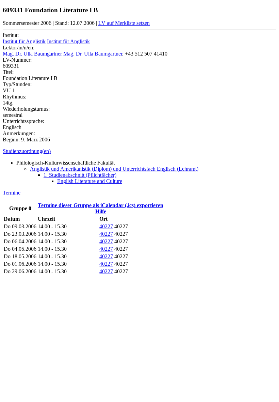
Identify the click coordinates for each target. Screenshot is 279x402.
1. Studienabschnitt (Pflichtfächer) (80, 175)
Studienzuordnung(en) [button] (27, 151)
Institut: (11, 35)
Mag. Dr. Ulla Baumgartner (32, 54)
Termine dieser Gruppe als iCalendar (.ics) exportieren (100, 205)
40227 (106, 226)
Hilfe (100, 211)
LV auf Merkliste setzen (124, 23)
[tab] (139, 151)
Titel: (8, 72)
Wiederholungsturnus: (26, 109)
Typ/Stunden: (17, 84)
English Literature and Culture (89, 181)
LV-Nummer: (17, 60)
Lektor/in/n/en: (18, 47)
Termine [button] (11, 193)
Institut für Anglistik (24, 41)
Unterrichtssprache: (23, 121)
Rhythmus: (14, 96)
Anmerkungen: (19, 133)
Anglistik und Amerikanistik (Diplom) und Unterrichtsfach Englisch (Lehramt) (114, 169)
